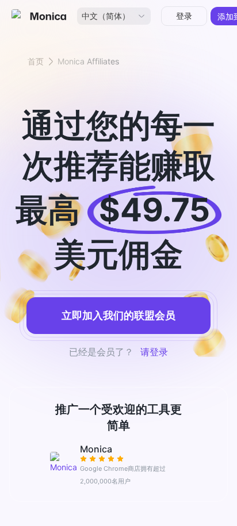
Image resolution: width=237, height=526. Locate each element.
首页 (36, 61)
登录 (184, 16)
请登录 (154, 352)
